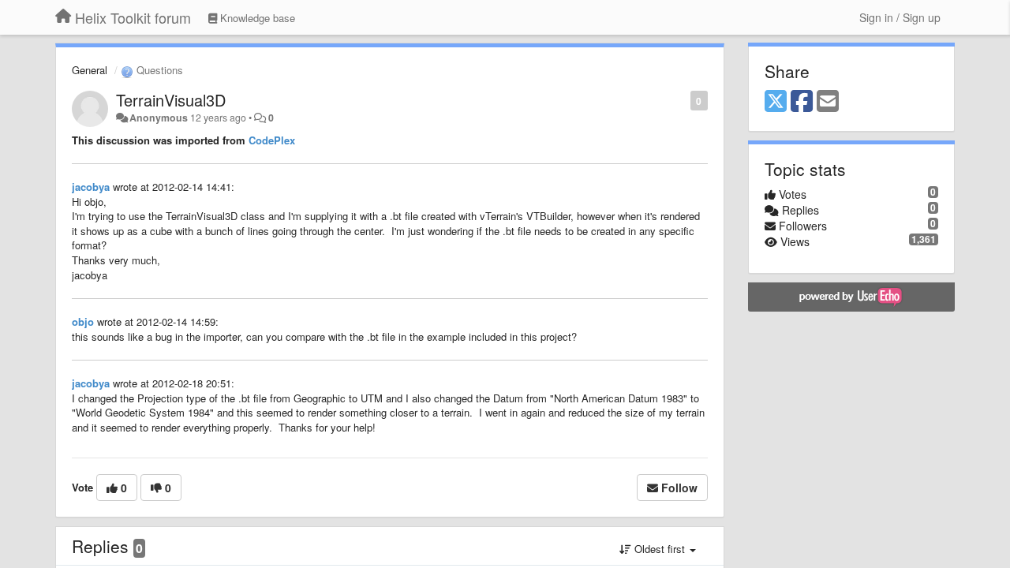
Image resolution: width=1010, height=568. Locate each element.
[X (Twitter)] (776, 101)
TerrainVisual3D (171, 99)
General (89, 69)
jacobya (91, 186)
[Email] (828, 101)
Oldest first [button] (659, 548)
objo (83, 321)
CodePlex (272, 140)
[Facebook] (802, 101)
